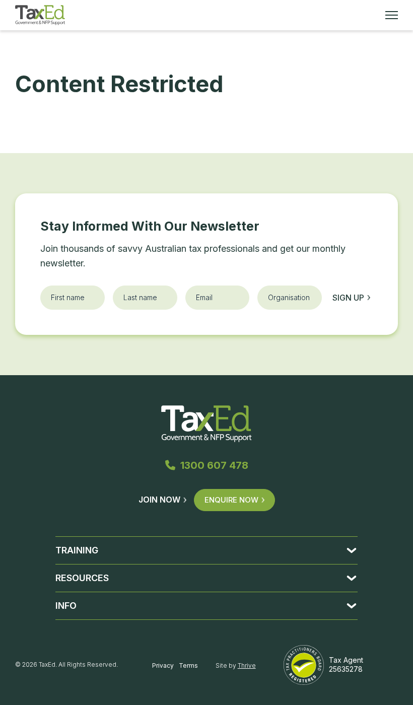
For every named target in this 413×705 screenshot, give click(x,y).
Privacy (163, 665)
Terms (188, 665)
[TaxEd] (40, 15)
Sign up (348, 298)
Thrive (247, 665)
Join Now (159, 500)
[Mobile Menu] (391, 15)
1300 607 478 (214, 465)
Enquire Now (231, 500)
